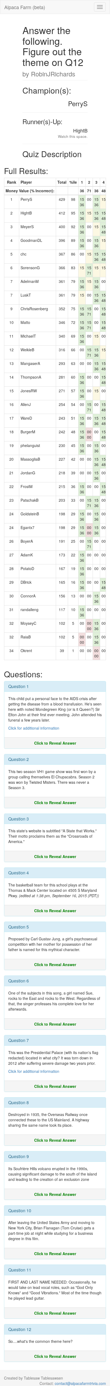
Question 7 (18, 1040)
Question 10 (19, 1210)
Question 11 (19, 1270)
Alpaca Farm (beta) (24, 6)
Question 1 (18, 686)
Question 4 (18, 873)
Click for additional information (33, 728)
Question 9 (18, 1156)
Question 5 (18, 927)
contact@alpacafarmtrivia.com (80, 1383)
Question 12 (19, 1329)
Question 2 (18, 759)
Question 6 (18, 981)
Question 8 (18, 1102)
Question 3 (18, 819)
